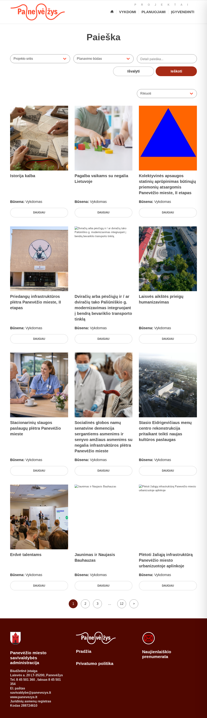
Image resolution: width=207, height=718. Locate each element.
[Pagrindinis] (112, 12)
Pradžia (83, 651)
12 (122, 603)
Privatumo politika (94, 663)
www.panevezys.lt (23, 697)
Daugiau (39, 212)
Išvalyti (133, 71)
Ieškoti (176, 71)
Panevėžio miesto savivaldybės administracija (28, 657)
